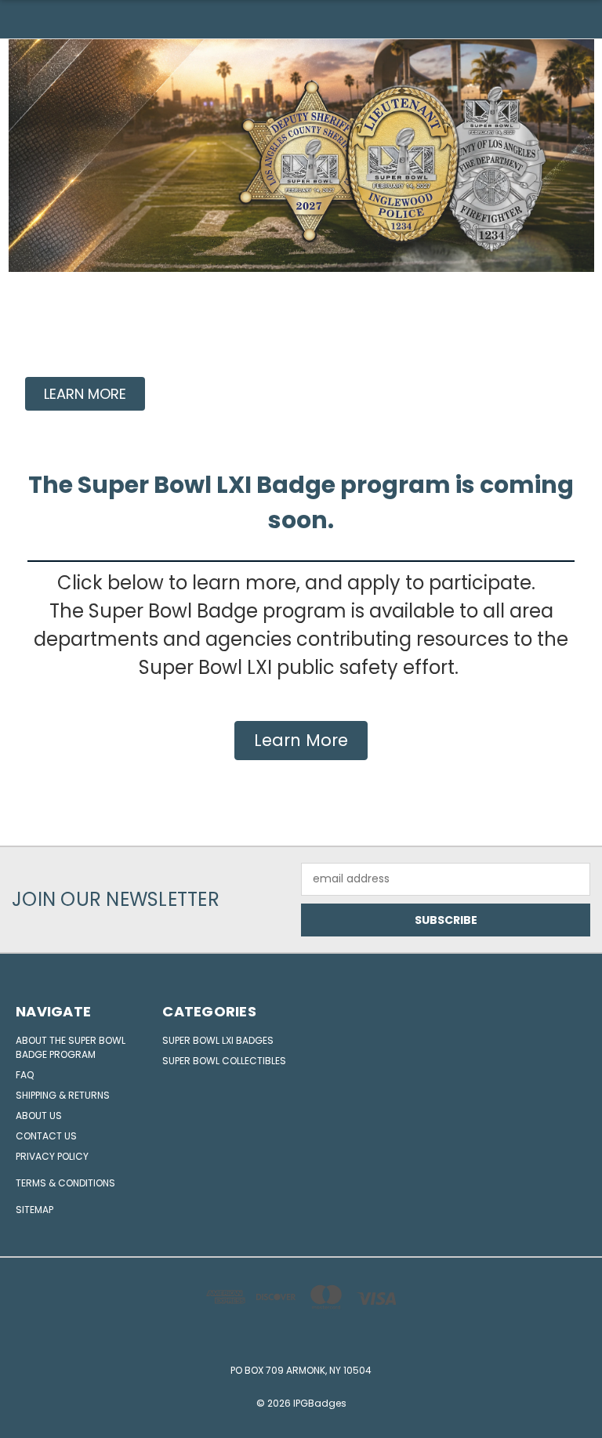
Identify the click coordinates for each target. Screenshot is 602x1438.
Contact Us (46, 1136)
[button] (85, 394)
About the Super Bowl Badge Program (70, 1047)
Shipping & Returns (63, 1095)
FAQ (25, 1074)
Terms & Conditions (65, 1183)
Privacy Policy (52, 1156)
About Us (39, 1115)
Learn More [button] (301, 740)
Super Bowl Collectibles (224, 1060)
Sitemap (34, 1209)
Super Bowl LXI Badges (218, 1040)
